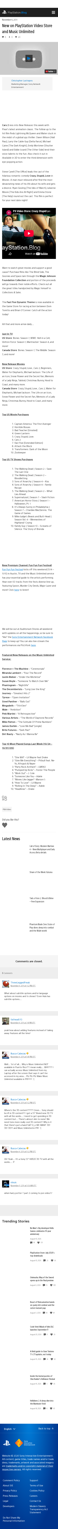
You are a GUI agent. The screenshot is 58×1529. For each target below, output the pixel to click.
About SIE (8, 1485)
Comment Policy (11, 1480)
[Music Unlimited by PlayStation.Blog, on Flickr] (29, 555)
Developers (8, 1506)
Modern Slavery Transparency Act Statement (39, 1509)
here (16, 589)
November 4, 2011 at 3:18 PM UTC (23, 1022)
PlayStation (17, 12)
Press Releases (10, 1495)
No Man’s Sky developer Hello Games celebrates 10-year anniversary (42, 1231)
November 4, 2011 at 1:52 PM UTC (23, 985)
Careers (33, 1495)
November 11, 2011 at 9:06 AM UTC (23, 1185)
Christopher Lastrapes (22, 80)
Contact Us (35, 1500)
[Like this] (38, 1242)
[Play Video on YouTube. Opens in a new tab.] (51, 71)
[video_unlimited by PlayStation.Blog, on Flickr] (29, 115)
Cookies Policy (37, 1490)
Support (34, 1480)
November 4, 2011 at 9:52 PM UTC (23, 1102)
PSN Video (7, 809)
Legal (5, 1500)
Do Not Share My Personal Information (14, 1519)
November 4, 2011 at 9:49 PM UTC (23, 1056)
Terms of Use (36, 1485)
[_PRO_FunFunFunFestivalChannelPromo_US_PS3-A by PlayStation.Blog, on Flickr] (29, 619)
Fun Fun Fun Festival (12, 569)
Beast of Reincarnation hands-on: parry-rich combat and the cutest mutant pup (42, 1305)
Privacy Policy (10, 1490)
